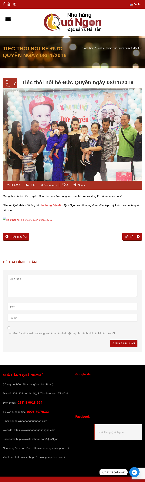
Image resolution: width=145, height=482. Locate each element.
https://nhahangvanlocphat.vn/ (51, 447)
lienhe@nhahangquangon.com (28, 420)
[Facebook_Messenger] (134, 472)
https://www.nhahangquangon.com (34, 429)
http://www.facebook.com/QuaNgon (37, 438)
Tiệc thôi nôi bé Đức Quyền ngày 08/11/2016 (77, 82)
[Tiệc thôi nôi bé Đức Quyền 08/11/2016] (27, 219)
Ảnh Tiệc (88, 48)
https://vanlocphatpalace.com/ (47, 457)
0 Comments (49, 185)
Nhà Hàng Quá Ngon (111, 432)
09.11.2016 (13, 185)
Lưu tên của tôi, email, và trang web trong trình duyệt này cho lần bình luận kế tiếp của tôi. (62, 333)
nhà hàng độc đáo (51, 205)
